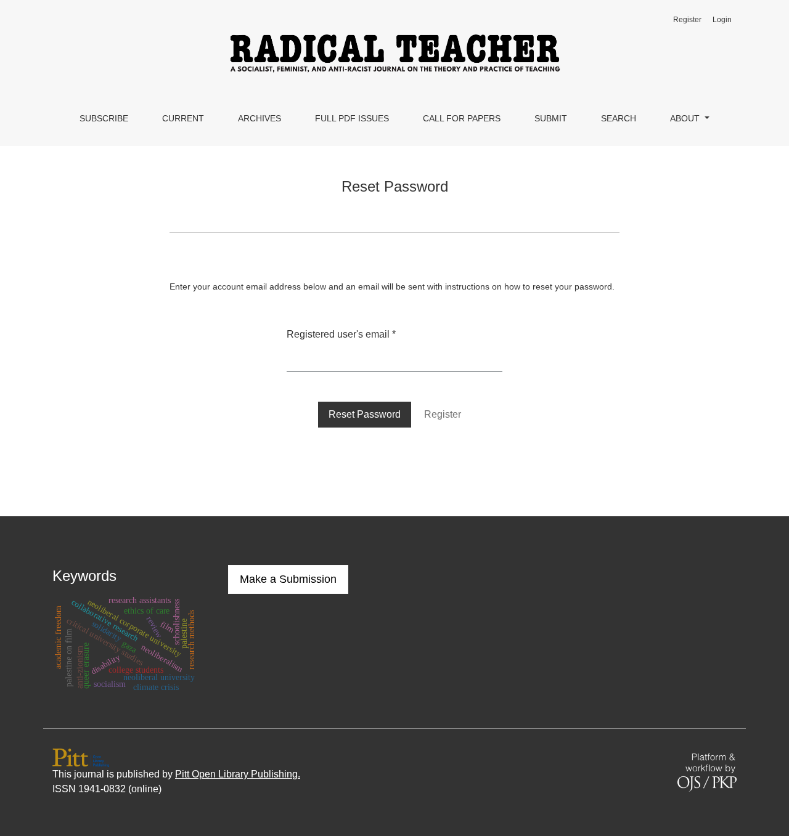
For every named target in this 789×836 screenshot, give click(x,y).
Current (183, 118)
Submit (550, 118)
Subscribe (104, 118)
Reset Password (365, 414)
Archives (259, 118)
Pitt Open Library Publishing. (237, 774)
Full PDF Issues (352, 118)
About (686, 118)
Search (618, 118)
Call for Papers (462, 118)
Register (687, 19)
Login (722, 19)
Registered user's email (341, 333)
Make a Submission (288, 579)
